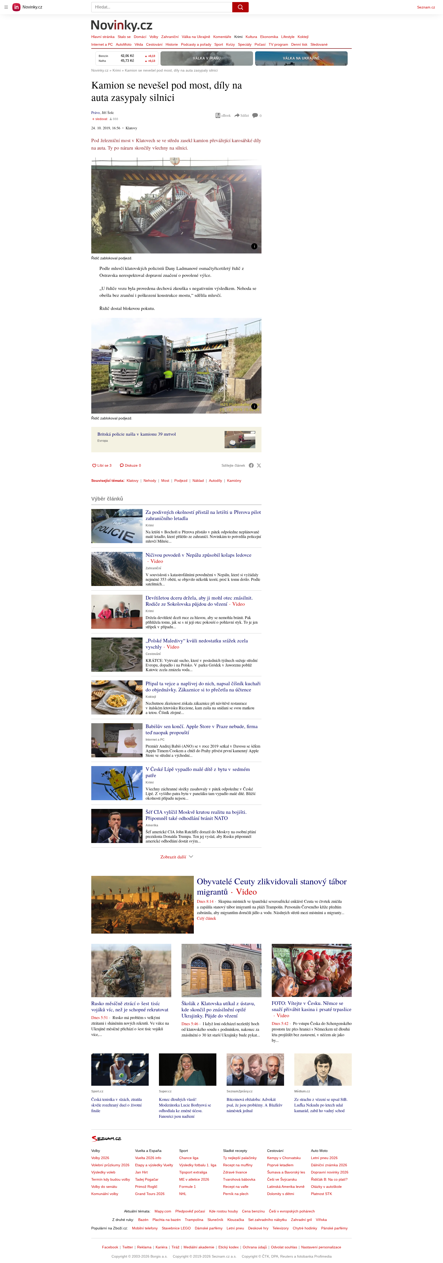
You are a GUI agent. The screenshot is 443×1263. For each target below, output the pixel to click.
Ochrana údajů (255, 1247)
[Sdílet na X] (258, 465)
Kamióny (234, 480)
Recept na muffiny (238, 1165)
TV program (278, 44)
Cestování (154, 44)
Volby (153, 37)
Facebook (110, 1247)
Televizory (281, 1228)
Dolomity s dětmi (280, 1194)
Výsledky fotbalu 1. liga (197, 1165)
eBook (226, 115)
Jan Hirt (141, 1172)
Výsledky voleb (103, 1172)
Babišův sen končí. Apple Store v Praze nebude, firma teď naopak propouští (202, 729)
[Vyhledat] (240, 7)
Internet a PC (102, 44)
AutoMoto (124, 44)
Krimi (238, 37)
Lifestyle (288, 37)
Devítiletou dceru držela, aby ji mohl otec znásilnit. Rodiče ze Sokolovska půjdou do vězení (199, 600)
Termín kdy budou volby (110, 1179)
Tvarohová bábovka (239, 1179)
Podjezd (180, 480)
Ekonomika (269, 37)
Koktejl (303, 37)
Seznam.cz (426, 7)
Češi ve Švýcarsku (282, 1179)
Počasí (260, 44)
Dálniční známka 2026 (329, 1165)
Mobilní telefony (145, 1228)
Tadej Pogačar (146, 1179)
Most (165, 480)
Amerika (152, 825)
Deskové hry (258, 1228)
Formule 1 (187, 1186)
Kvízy (230, 44)
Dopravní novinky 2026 (329, 1172)
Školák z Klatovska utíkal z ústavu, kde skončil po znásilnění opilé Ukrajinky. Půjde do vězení (218, 1009)
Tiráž (175, 1247)
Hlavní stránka (103, 37)
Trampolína (194, 1220)
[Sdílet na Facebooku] (251, 465)
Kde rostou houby (223, 1211)
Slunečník (215, 1220)
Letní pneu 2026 (324, 1158)
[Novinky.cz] (122, 26)
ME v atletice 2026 (194, 1179)
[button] (176, 205)
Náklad (198, 480)
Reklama (144, 1247)
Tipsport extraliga (193, 1172)
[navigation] (6, 7)
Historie (172, 44)
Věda (139, 44)
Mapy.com (163, 1211)
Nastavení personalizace (321, 1247)
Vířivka (321, 1220)
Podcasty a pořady (196, 44)
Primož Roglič (146, 1186)
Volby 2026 (100, 1158)
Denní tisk (299, 44)
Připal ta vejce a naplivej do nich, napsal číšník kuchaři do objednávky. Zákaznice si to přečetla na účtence (203, 686)
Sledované (319, 44)
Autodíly (215, 480)
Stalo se (124, 37)
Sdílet (244, 115)
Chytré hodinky (305, 1228)
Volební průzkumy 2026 (110, 1165)
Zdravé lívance (235, 1172)
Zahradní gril (301, 1220)
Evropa (102, 441)
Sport (218, 44)
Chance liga (188, 1158)
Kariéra (161, 1247)
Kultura (251, 37)
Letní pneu (235, 1228)
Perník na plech (235, 1194)
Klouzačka (235, 1220)
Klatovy (132, 480)
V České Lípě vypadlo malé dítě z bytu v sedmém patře (198, 772)
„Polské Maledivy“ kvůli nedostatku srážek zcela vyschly (197, 643)
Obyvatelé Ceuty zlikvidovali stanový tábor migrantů (272, 886)
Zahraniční (170, 37)
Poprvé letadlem (280, 1165)
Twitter (127, 1247)
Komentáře (222, 37)
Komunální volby (104, 1194)
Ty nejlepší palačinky (240, 1158)
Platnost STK (321, 1194)
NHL (182, 1194)
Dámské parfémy (209, 1228)
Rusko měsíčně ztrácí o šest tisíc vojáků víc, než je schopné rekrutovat (129, 1006)
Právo (95, 112)
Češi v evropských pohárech (292, 1211)
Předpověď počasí (190, 1211)
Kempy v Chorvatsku (284, 1158)
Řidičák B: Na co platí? (329, 1179)
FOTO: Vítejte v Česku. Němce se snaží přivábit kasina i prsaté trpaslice (311, 1006)
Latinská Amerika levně (286, 1186)
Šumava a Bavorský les (286, 1172)
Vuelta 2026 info (148, 1158)
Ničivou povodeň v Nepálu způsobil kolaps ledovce (198, 554)
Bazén (143, 1220)
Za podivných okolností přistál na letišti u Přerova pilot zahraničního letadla (203, 515)
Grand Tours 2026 (150, 1194)
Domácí (140, 37)
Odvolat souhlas (284, 1247)
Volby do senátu (104, 1186)
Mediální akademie (199, 1247)
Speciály (244, 44)
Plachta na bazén (167, 1220)
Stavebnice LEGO (176, 1228)
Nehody (150, 480)
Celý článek (206, 918)
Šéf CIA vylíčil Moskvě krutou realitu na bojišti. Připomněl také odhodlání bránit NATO (196, 814)
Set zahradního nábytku (267, 1220)
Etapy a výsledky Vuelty (154, 1165)
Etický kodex (228, 1247)
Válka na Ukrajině (196, 37)
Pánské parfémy (334, 1228)
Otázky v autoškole (326, 1186)
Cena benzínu (253, 1211)
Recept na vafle (235, 1186)
